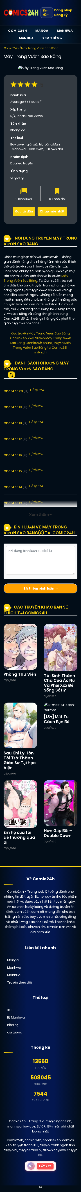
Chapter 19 (15, 407)
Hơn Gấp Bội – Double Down (58, 833)
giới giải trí (34, 144)
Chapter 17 (15, 439)
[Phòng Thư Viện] (20, 646)
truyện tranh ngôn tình (57, 1145)
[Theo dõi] (57, 191)
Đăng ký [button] (61, 15)
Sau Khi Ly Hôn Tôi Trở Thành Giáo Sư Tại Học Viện (20, 760)
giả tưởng (14, 1032)
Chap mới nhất (52, 211)
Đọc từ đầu (24, 211)
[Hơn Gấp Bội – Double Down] (60, 802)
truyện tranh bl (29, 1150)
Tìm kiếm (46, 12)
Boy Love (17, 144)
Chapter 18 (15, 423)
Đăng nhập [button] (63, 10)
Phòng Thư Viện (20, 674)
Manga (41, 30)
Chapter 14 (15, 487)
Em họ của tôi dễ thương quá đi (19, 837)
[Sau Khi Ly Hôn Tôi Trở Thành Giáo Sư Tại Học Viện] (20, 725)
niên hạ (12, 1025)
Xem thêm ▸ (52, 38)
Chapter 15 (15, 471)
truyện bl (10, 1150)
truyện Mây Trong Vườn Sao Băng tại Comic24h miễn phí (42, 348)
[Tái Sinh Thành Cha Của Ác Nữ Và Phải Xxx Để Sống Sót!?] (60, 647)
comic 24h (33, 1140)
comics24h (52, 1140)
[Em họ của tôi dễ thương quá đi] (20, 804)
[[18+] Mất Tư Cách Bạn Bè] (60, 707)
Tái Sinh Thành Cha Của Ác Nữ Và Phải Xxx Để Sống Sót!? (59, 683)
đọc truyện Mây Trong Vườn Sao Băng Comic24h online (40, 340)
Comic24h (17, 30)
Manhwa (65, 30)
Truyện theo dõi (19, 982)
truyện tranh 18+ (25, 1145)
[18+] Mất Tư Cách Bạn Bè (57, 719)
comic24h (15, 1140)
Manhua (26, 38)
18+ (9, 1010)
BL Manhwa (16, 1017)
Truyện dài (54, 149)
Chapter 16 (15, 455)
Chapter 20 (16, 391)
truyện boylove (54, 1150)
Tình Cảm (35, 149)
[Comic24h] (21, 12)
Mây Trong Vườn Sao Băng (39, 48)
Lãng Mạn (52, 144)
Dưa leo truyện (21, 163)
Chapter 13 (15, 503)
